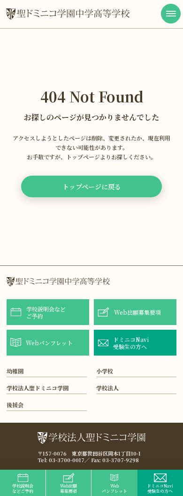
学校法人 (107, 388)
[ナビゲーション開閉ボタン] (171, 13)
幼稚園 (15, 371)
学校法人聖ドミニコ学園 (38, 388)
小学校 (104, 371)
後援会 (15, 405)
